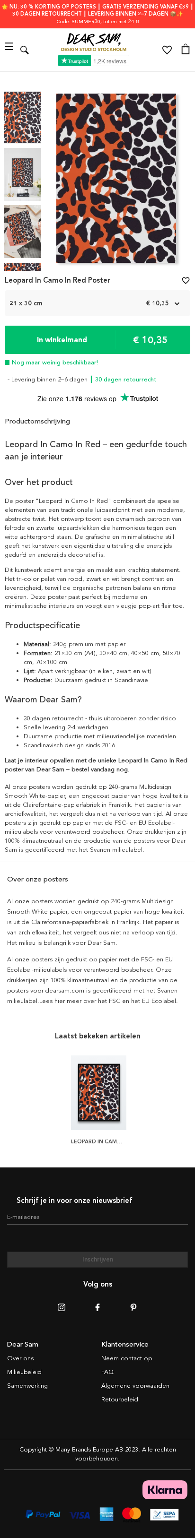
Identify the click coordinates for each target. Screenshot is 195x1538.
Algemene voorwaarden (135, 1386)
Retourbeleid (119, 1399)
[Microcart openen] (185, 50)
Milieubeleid (24, 1372)
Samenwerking (27, 1386)
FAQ (107, 1372)
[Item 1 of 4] (116, 181)
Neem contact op (126, 1358)
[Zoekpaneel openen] (24, 50)
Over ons (20, 1358)
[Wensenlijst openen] (167, 50)
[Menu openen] (10, 50)
